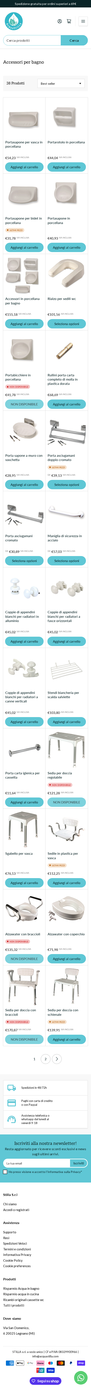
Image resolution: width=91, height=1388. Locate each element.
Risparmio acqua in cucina (21, 1294)
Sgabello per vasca (19, 853)
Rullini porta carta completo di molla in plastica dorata (63, 379)
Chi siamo (10, 1204)
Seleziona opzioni (66, 324)
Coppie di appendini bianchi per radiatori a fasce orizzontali (64, 616)
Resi (6, 1238)
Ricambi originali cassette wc (23, 1300)
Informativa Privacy (17, 1255)
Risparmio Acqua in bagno (21, 1288)
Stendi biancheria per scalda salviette (63, 694)
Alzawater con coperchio (66, 934)
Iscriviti (78, 1163)
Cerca (74, 40)
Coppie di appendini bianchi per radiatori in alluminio (22, 616)
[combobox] (45, 40)
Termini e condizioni (17, 1249)
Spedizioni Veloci (15, 1243)
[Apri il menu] (83, 21)
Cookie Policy (13, 1260)
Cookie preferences (17, 1266)
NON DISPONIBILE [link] (24, 404)
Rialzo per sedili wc (62, 299)
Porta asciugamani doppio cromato (61, 457)
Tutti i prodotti (13, 1305)
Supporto (9, 1232)
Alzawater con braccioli (22, 934)
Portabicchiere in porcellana (18, 377)
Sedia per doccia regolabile (60, 775)
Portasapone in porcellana (59, 220)
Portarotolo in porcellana (66, 142)
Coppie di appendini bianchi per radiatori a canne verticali (21, 696)
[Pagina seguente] (56, 1059)
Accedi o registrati (16, 1210)
